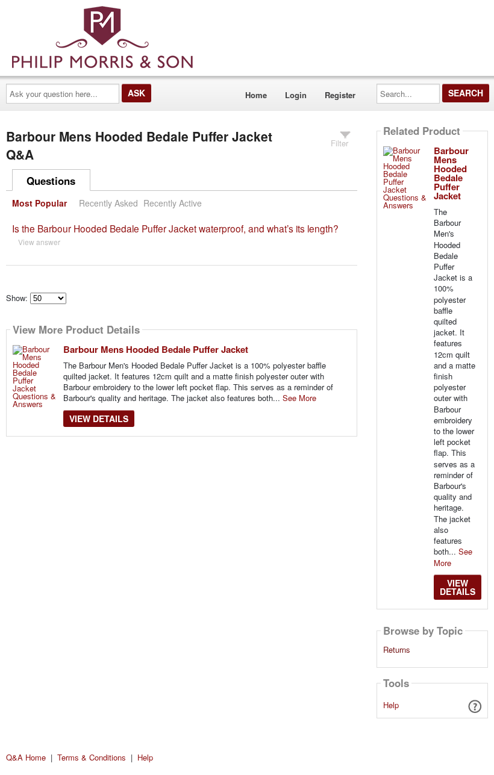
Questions (51, 180)
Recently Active (172, 203)
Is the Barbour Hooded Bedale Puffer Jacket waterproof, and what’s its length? (175, 228)
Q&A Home (26, 757)
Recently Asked (108, 203)
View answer (39, 242)
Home (256, 95)
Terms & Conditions (91, 757)
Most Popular (39, 203)
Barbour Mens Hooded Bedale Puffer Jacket (155, 349)
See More (299, 397)
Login (296, 95)
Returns (396, 650)
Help (391, 705)
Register (340, 95)
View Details (98, 418)
